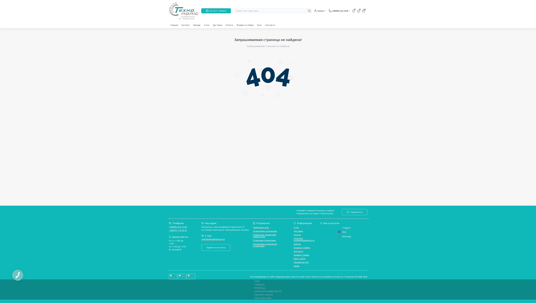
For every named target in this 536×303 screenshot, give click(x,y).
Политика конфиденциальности (304, 239)
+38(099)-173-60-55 (178, 230)
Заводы (197, 25)
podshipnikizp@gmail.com (213, 239)
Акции (296, 266)
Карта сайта (299, 258)
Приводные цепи (261, 227)
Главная (174, 25)
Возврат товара (301, 255)
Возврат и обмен (245, 25)
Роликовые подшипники (264, 240)
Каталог (185, 25)
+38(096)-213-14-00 (178, 227)
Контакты (270, 25)
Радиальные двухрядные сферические (264, 235)
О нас (206, 25)
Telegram (346, 228)
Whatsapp (346, 236)
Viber (344, 232)
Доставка (217, 25)
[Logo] (184, 10)
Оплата (229, 25)
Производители (301, 262)
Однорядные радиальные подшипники (265, 245)
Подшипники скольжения (265, 231)
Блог (259, 25)
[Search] (309, 10)
